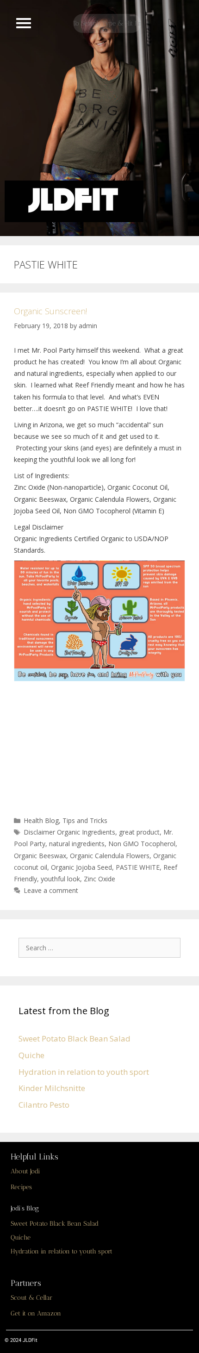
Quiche (31, 1055)
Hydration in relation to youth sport (84, 1071)
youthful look (60, 878)
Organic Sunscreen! (50, 311)
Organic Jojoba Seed (81, 867)
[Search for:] (102, 947)
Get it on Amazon (36, 1313)
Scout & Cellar (31, 1298)
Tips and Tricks (84, 820)
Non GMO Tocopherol (141, 843)
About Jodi (25, 1171)
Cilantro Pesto (44, 1104)
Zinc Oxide (99, 878)
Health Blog (41, 820)
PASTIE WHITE (138, 867)
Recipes (21, 1187)
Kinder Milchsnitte (52, 1088)
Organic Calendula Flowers (109, 855)
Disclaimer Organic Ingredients (69, 832)
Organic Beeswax (40, 855)
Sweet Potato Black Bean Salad (75, 1038)
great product (139, 832)
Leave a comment (51, 890)
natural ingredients (77, 843)
